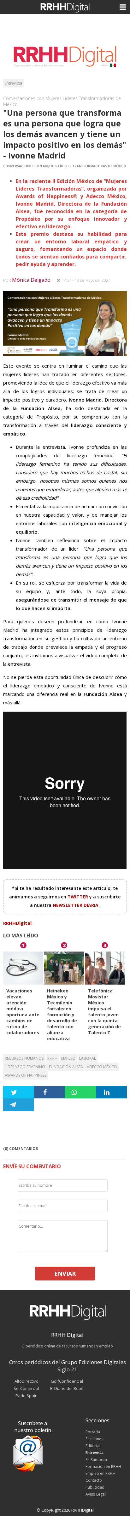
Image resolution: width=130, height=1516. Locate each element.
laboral (87, 1058)
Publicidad (95, 1487)
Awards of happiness (25, 1075)
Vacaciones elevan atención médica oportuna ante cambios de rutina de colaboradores (22, 1012)
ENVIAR (65, 1273)
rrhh (52, 1058)
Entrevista (13, 83)
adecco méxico (102, 1066)
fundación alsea (66, 1066)
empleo (68, 1058)
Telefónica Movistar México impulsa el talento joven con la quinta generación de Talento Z (104, 1012)
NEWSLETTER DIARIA (75, 905)
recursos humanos (24, 1058)
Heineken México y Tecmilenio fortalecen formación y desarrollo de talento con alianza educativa (62, 1014)
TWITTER (78, 897)
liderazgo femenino (25, 1066)
